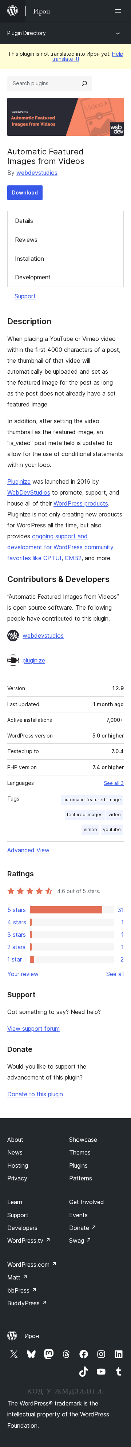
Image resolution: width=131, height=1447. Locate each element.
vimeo (90, 829)
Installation (29, 258)
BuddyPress (27, 1303)
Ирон (31, 1336)
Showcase (83, 1139)
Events (78, 1215)
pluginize (34, 660)
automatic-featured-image (92, 799)
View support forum (33, 1028)
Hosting (17, 1165)
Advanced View (28, 850)
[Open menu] (119, 11)
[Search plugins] (84, 83)
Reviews (26, 239)
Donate (82, 1227)
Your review (23, 974)
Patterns (80, 1178)
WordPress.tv (29, 1240)
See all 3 (114, 783)
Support (25, 296)
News (15, 1152)
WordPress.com (32, 1264)
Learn (14, 1202)
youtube (112, 829)
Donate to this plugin (35, 1094)
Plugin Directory (26, 33)
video (114, 814)
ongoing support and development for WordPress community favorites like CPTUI (60, 547)
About (15, 1139)
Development (33, 277)
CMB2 (73, 558)
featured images (85, 814)
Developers (22, 1227)
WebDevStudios (28, 492)
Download (25, 192)
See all (115, 974)
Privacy (17, 1178)
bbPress (22, 1290)
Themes (80, 1152)
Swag (80, 1240)
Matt (17, 1277)
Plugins (78, 1165)
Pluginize (19, 481)
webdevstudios (36, 172)
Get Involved (86, 1202)
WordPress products (80, 503)
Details (24, 220)
